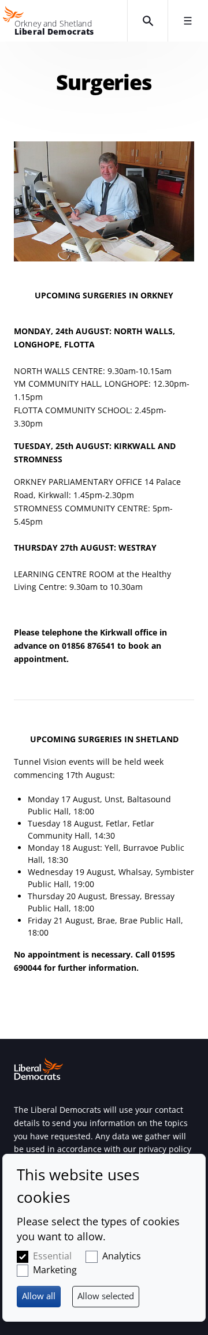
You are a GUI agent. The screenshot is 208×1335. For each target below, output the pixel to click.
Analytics (121, 1256)
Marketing (55, 1269)
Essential (52, 1256)
